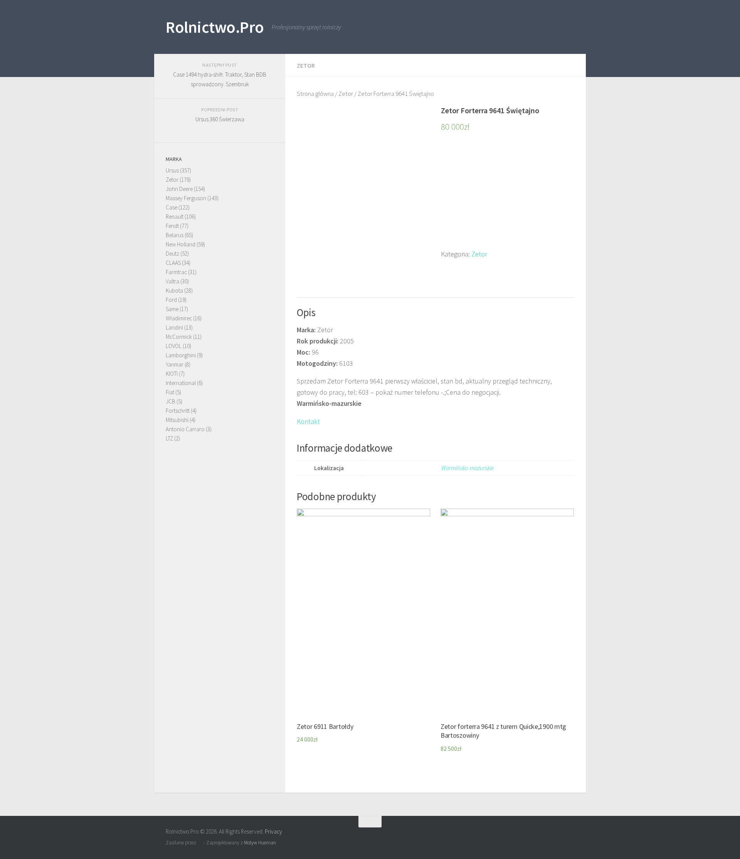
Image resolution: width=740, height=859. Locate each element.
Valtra (172, 281)
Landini (174, 327)
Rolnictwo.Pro (215, 27)
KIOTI (172, 373)
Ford (171, 299)
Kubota (174, 290)
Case (171, 207)
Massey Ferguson (186, 198)
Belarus (174, 235)
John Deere (179, 189)
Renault (174, 216)
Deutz (172, 253)
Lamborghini (181, 355)
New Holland (180, 244)
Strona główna (315, 94)
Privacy (273, 831)
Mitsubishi (177, 420)
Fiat (170, 392)
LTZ (169, 438)
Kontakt (308, 421)
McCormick (179, 336)
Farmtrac (176, 272)
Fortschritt (178, 410)
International (181, 383)
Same (172, 309)
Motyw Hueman (260, 842)
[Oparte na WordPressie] (199, 842)
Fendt (172, 225)
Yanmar (174, 364)
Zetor (306, 65)
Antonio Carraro (185, 429)
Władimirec (179, 318)
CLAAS (173, 262)
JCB (170, 401)
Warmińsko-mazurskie (467, 468)
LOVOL (174, 346)
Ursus (172, 170)
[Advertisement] (507, 195)
